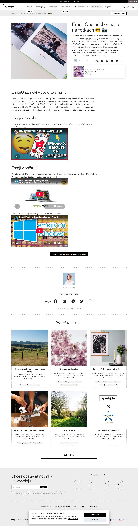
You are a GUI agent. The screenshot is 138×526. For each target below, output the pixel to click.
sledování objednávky (62, 506)
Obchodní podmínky (62, 510)
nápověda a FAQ (46, 506)
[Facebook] (102, 61)
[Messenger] (112, 61)
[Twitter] (117, 61)
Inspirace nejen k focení (69, 385)
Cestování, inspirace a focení (29, 385)
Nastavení (95, 519)
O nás (75, 506)
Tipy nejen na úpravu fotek (108, 385)
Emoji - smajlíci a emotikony (69, 294)
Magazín (23, 13)
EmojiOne (19, 92)
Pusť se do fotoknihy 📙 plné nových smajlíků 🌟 (69, 254)
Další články (69, 455)
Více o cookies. (73, 518)
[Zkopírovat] (122, 61)
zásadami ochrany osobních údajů (47, 493)
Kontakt (82, 506)
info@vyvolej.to (76, 510)
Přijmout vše (95, 514)
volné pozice (92, 506)
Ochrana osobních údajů (47, 510)
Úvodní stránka (15, 13)
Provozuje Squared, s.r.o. (91, 510)
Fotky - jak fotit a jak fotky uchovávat (69, 382)
